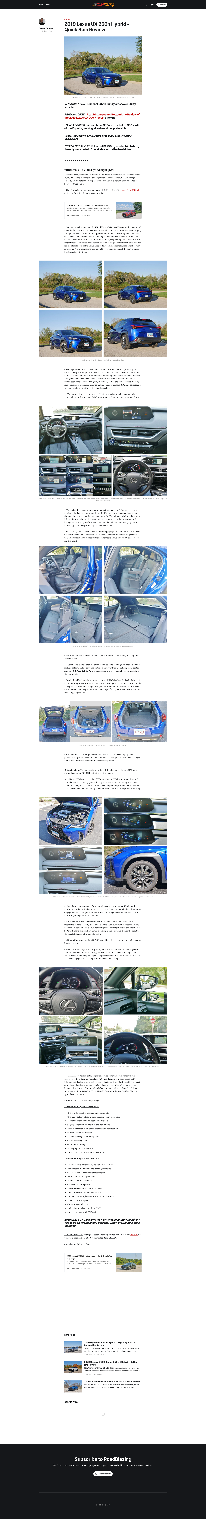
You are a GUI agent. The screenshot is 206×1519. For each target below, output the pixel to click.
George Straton (46, 28)
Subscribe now (105, 1474)
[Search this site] (145, 4)
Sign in (152, 4)
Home (41, 4)
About (48, 4)
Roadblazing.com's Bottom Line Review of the (102, 116)
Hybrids (67, 19)
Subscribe (162, 5)
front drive (130, 190)
